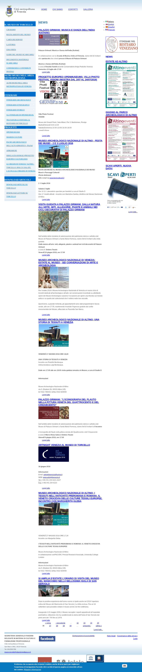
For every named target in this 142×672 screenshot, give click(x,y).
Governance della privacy (127, 636)
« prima (48, 623)
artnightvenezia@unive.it (53, 475)
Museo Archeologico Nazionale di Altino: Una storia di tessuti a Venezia (68, 321)
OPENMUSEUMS (13, 132)
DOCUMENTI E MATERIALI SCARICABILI (17, 61)
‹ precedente (60, 623)
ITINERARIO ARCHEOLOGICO (17, 100)
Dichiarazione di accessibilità (83, 636)
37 (50, 626)
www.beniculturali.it (57, 178)
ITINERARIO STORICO (14, 110)
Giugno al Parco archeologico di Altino (121, 113)
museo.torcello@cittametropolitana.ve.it (17, 652)
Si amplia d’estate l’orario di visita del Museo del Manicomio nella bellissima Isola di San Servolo (68, 581)
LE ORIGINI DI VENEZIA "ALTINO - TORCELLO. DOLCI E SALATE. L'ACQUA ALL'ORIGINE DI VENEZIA (20, 167)
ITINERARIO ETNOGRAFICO (16, 105)
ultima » (99, 626)
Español (111, 27)
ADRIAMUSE (11, 151)
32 (78, 623)
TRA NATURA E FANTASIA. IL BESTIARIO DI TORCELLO (18, 121)
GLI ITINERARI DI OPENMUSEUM (19, 115)
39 (64, 626)
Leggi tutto (46, 72)
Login (135, 639)
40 (71, 626)
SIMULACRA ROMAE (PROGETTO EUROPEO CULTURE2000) (20, 157)
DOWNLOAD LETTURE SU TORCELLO (17, 195)
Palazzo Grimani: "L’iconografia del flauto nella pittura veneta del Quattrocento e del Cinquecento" (68, 402)
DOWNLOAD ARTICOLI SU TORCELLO (17, 186)
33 (84, 623)
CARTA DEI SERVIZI (14, 40)
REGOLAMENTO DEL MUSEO (18, 35)
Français (111, 30)
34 (91, 623)
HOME (44, 9)
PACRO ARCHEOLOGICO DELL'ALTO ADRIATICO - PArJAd (19, 144)
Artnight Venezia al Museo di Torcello (64, 445)
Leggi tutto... (98, 630)
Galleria (88, 9)
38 (57, 626)
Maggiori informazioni (32, 670)
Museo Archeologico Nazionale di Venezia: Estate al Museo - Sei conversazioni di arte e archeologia (68, 263)
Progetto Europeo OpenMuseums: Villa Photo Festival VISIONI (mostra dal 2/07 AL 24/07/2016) (68, 78)
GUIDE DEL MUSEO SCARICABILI (20, 55)
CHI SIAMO (58, 9)
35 (98, 623)
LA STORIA (10, 45)
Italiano (111, 22)
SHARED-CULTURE (14, 137)
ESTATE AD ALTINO (116, 61)
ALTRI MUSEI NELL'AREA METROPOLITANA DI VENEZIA (18, 84)
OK (124, 666)
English (111, 24)
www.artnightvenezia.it (51, 477)
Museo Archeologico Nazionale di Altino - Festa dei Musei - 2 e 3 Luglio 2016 (70, 142)
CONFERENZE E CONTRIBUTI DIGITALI (18, 70)
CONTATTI (73, 9)
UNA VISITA (11, 50)
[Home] (20, 18)
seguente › (87, 626)
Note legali (111, 636)
